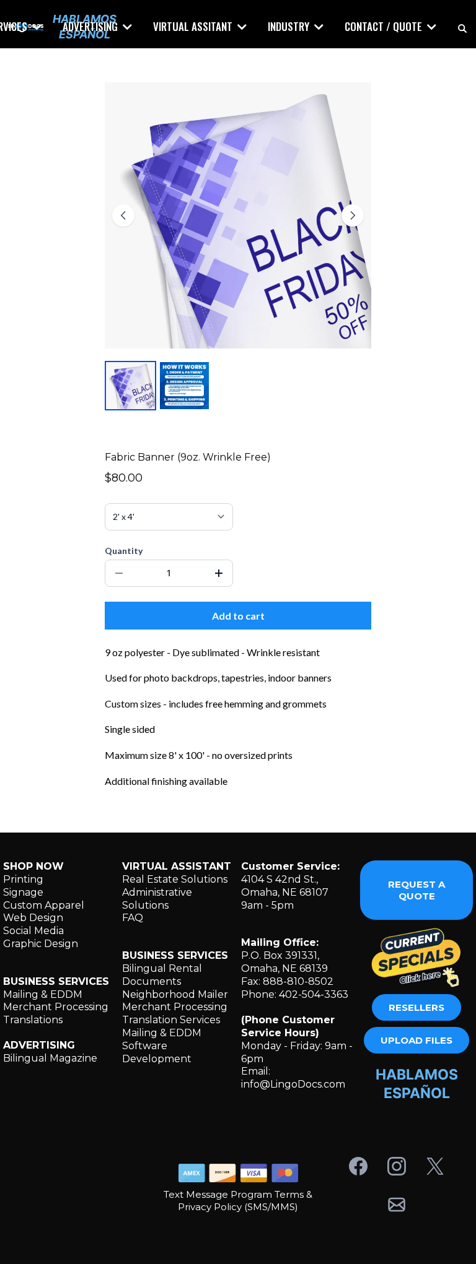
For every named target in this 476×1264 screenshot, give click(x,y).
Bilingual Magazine (50, 1058)
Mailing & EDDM (42, 994)
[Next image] (353, 215)
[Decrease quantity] (119, 573)
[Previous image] (123, 215)
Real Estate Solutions (174, 879)
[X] (435, 1166)
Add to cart (238, 615)
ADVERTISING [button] (91, 26)
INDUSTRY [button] (290, 26)
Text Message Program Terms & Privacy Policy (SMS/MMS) (238, 1200)
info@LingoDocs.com (293, 1084)
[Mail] (396, 1204)
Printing (23, 879)
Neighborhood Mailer (175, 994)
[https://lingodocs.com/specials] (416, 957)
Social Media (33, 931)
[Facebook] (358, 1166)
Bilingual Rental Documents (162, 975)
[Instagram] (396, 1166)
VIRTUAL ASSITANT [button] (194, 26)
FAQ (132, 918)
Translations (33, 1020)
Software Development (157, 1052)
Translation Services (171, 1020)
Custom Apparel (43, 905)
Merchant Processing (55, 1007)
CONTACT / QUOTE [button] (385, 26)
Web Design (33, 918)
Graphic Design (40, 944)
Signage (23, 892)
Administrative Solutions (157, 898)
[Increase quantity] (219, 573)
